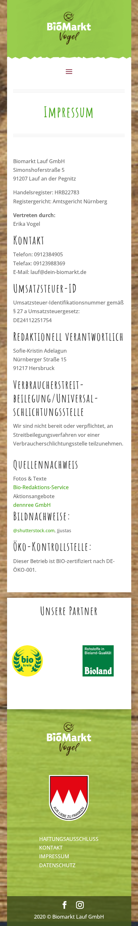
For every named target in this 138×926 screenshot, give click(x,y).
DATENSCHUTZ (57, 865)
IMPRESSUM (54, 856)
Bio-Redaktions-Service (41, 487)
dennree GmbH (32, 504)
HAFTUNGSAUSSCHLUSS (69, 838)
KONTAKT (51, 847)
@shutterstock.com (34, 530)
